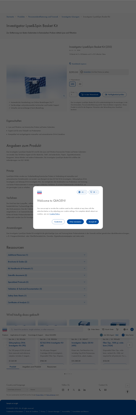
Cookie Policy (55, 214)
